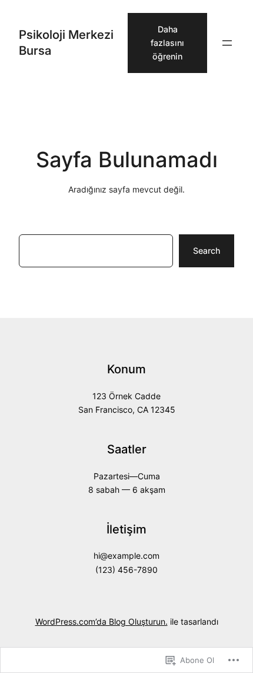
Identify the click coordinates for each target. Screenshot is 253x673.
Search (206, 251)
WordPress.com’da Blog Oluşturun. (101, 621)
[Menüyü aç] (227, 43)
